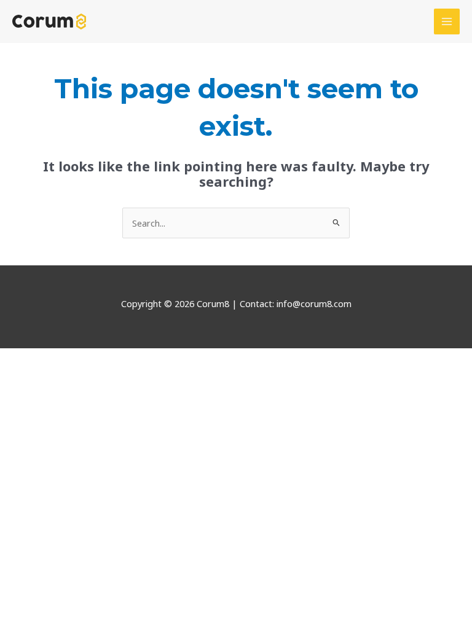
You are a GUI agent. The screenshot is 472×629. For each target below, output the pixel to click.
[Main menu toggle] (447, 21)
